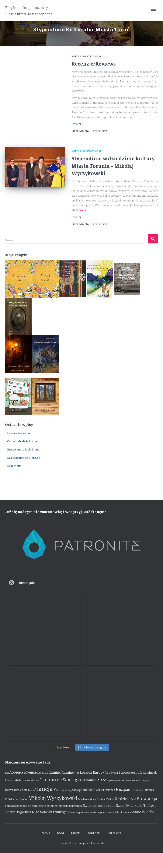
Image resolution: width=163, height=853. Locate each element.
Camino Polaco (94, 779)
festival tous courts (16, 789)
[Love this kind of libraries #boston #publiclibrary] (43, 704)
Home (46, 833)
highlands (109, 789)
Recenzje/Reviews (94, 63)
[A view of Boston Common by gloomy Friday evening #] (119, 704)
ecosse (126, 780)
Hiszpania (124, 789)
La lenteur (14, 465)
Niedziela (122, 798)
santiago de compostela (31, 805)
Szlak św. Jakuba (129, 805)
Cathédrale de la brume (22, 441)
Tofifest (149, 805)
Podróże (93, 833)
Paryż (133, 799)
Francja (43, 788)
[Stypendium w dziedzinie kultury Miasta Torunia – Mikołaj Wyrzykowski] (35, 167)
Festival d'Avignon (141, 780)
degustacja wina (114, 780)
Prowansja (146, 798)
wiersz (110, 812)
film (30, 789)
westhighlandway (80, 812)
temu (99, 131)
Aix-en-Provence (23, 772)
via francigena (59, 811)
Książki (75, 833)
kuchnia (15, 799)
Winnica (120, 812)
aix (7, 772)
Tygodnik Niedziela (31, 812)
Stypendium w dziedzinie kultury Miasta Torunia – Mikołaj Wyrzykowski (113, 165)
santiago (10, 805)
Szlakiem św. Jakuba (99, 805)
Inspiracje (114, 833)
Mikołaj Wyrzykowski (86, 56)
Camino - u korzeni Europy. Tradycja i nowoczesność (102, 772)
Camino (55, 772)
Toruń (10, 811)
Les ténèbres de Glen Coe (23, 457)
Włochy (148, 811)
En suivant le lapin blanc (23, 449)
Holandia (138, 789)
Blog (60, 833)
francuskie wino (91, 789)
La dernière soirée (19, 433)
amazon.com (79, 210)
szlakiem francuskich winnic (64, 805)
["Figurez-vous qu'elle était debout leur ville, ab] (119, 628)
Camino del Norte (30, 780)
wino (137, 812)
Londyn (24, 799)
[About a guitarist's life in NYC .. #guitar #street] (43, 628)
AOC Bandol (42, 772)
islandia (149, 789)
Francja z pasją (66, 789)
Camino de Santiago (60, 779)
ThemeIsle (97, 843)
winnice (129, 812)
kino (8, 799)
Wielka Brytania (98, 812)
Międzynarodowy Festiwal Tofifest (96, 799)
